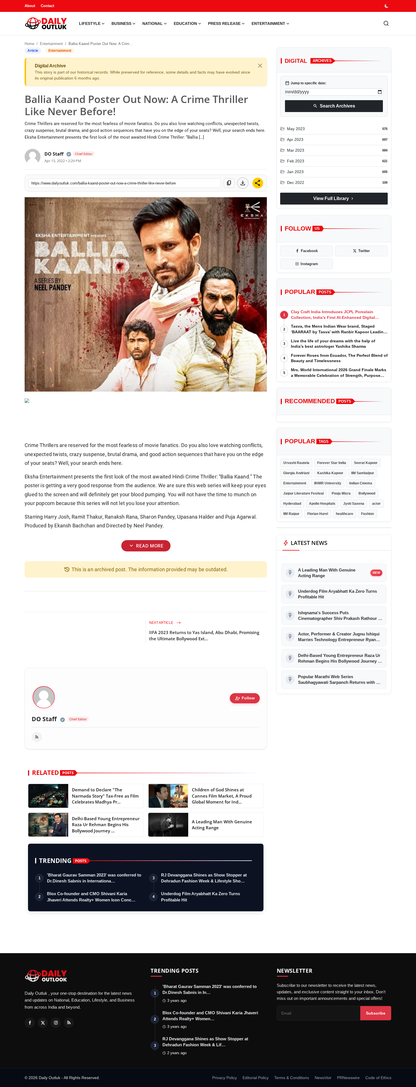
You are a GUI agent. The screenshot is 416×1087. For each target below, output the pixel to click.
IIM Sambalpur (362, 473)
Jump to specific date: (305, 83)
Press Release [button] (224, 23)
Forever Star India (331, 463)
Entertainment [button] (268, 23)
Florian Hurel (317, 514)
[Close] (260, 65)
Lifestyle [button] (89, 23)
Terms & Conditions (291, 1077)
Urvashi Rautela (296, 463)
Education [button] (185, 23)
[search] (386, 23)
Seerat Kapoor (366, 463)
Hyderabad (292, 504)
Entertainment (51, 44)
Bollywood (367, 493)
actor (376, 504)
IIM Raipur (291, 514)
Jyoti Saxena (353, 504)
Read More (146, 546)
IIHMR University (327, 483)
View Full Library (334, 198)
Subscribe (375, 1013)
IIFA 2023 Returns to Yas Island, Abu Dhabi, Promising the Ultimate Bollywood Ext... (204, 635)
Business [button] (121, 23)
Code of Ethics (378, 1077)
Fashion (367, 514)
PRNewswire (348, 1077)
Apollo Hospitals (322, 504)
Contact (47, 6)
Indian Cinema (360, 483)
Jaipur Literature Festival (303, 493)
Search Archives (334, 106)
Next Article (161, 623)
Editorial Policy (256, 1077)
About (30, 6)
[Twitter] (43, 1023)
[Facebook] (30, 1023)
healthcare (344, 514)
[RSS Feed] (37, 737)
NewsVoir (323, 1077)
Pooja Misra (341, 493)
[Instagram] (56, 1023)
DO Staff (44, 719)
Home (29, 44)
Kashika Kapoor (330, 473)
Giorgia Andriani (296, 473)
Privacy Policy (224, 1077)
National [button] (152, 23)
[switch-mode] (387, 6)
